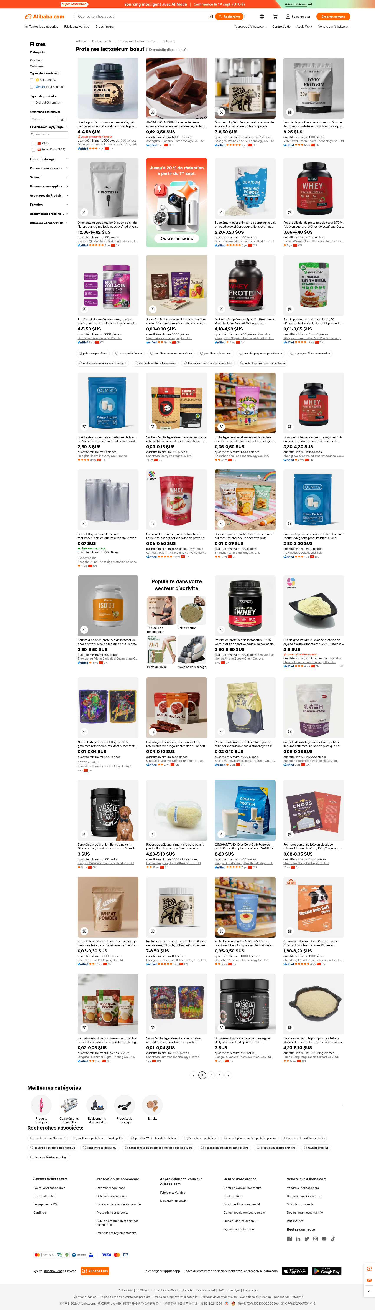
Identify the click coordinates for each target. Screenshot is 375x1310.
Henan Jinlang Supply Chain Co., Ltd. (239, 658)
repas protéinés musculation (312, 353)
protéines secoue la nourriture (173, 353)
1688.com (143, 1290)
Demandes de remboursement (244, 1212)
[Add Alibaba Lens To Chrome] (95, 1271)
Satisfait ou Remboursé (112, 1196)
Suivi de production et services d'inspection (117, 1222)
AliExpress (126, 1290)
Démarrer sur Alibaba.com (304, 1196)
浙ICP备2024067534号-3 (298, 1303)
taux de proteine (318, 1147)
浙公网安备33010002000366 (258, 1303)
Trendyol (234, 1290)
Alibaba (81, 41)
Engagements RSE (45, 1204)
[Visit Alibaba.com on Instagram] (315, 1238)
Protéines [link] (168, 41)
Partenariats (295, 1220)
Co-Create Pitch (44, 1196)
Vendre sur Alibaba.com (303, 1187)
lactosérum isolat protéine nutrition (210, 363)
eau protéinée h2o (131, 353)
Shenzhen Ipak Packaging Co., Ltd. (169, 338)
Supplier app (170, 1271)
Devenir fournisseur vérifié (305, 1212)
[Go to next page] (228, 1075)
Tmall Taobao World (166, 1290)
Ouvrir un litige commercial (242, 1204)
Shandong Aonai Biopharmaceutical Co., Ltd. (244, 241)
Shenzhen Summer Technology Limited (104, 766)
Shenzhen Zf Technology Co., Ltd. (237, 552)
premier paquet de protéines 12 (263, 353)
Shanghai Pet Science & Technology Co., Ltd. (245, 141)
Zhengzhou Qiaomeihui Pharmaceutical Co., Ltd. (313, 456)
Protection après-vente (112, 1212)
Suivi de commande (300, 1204)
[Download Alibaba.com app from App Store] (295, 1271)
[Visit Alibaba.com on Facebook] (289, 1238)
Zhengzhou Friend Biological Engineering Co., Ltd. (108, 658)
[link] (369, 1268)
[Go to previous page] (193, 1075)
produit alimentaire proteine (278, 1147)
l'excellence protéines (202, 1138)
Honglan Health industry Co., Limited (102, 456)
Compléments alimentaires (136, 41)
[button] (210, 16)
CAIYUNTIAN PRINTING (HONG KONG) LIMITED (176, 552)
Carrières (39, 1212)
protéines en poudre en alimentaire (104, 363)
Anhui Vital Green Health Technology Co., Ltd (313, 141)
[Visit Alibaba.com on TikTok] (333, 1238)
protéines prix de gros (217, 353)
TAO (221, 1290)
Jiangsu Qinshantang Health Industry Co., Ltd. (108, 241)
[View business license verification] (227, 1303)
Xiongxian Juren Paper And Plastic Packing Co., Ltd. (313, 338)
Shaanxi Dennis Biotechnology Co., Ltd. (309, 662)
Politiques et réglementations (117, 1233)
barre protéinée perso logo (51, 1157)
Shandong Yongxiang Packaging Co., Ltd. (310, 760)
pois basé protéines (95, 353)
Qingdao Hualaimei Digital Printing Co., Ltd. (174, 760)
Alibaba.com (269, 1271)
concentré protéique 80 (102, 1147)
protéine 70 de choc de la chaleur (155, 1138)
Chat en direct (233, 1196)
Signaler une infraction (239, 1229)
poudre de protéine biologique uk (55, 1147)
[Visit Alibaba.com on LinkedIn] (298, 1238)
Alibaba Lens (53, 1271)
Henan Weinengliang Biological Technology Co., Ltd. (313, 241)
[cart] (276, 17)
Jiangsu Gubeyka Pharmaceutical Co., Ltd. (106, 863)
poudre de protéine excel (50, 1138)
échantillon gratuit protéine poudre (226, 1147)
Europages (250, 1290)
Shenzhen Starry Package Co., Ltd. (169, 456)
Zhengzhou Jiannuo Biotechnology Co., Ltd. (175, 141)
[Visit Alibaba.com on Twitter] (306, 1238)
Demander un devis (173, 1201)
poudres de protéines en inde (306, 1138)
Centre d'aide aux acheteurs (243, 1187)
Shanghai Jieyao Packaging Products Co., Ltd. (245, 760)
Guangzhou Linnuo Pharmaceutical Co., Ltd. (107, 144)
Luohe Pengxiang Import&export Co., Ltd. (173, 863)
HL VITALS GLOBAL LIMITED (302, 552)
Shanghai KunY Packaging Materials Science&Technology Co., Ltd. (108, 561)
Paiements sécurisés (111, 1187)
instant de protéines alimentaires (265, 363)
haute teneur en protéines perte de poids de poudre (160, 1147)
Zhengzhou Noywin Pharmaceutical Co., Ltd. (244, 338)
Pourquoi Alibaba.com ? (49, 1187)
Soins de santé (102, 41)
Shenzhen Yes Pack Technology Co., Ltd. (242, 456)
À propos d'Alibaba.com (50, 1178)
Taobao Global (205, 1290)
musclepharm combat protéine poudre (252, 1138)
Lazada (187, 1290)
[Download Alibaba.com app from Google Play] (327, 1271)
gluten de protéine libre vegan (157, 363)
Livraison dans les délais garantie (119, 1204)
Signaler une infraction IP (240, 1220)
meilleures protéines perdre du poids (100, 1138)
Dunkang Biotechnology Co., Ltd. (100, 338)
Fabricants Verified (172, 1192)
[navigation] (49, 558)
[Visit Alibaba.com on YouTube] (324, 1238)
